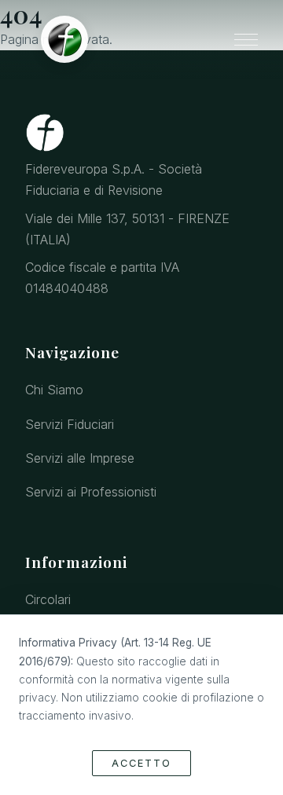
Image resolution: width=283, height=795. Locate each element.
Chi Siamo (54, 390)
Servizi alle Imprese (79, 458)
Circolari (48, 599)
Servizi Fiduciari (69, 424)
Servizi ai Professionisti (90, 492)
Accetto (141, 763)
